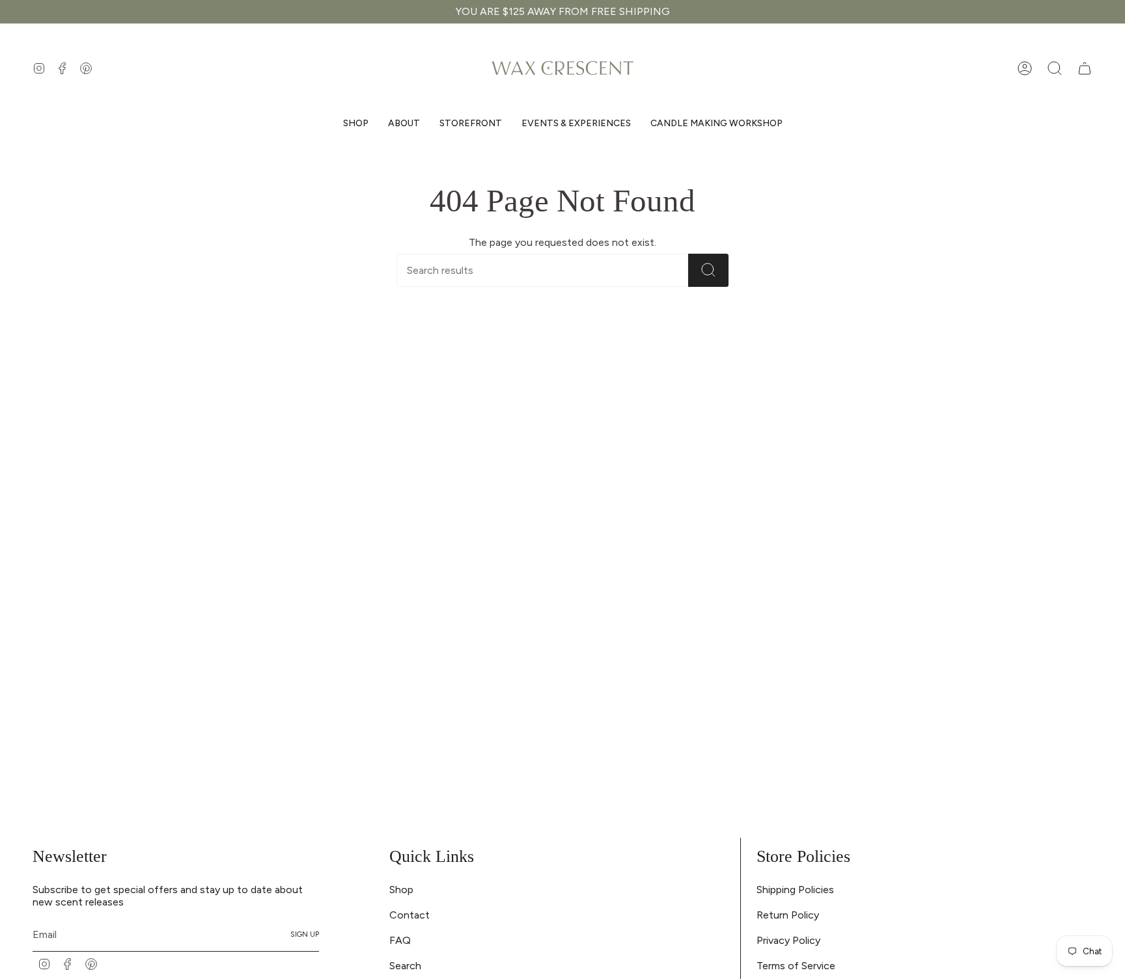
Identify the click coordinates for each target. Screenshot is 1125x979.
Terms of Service (796, 965)
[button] (355, 124)
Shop (401, 889)
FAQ (400, 940)
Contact (409, 915)
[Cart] (1085, 68)
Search (405, 965)
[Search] (708, 270)
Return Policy (788, 915)
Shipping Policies (795, 889)
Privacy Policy (788, 940)
